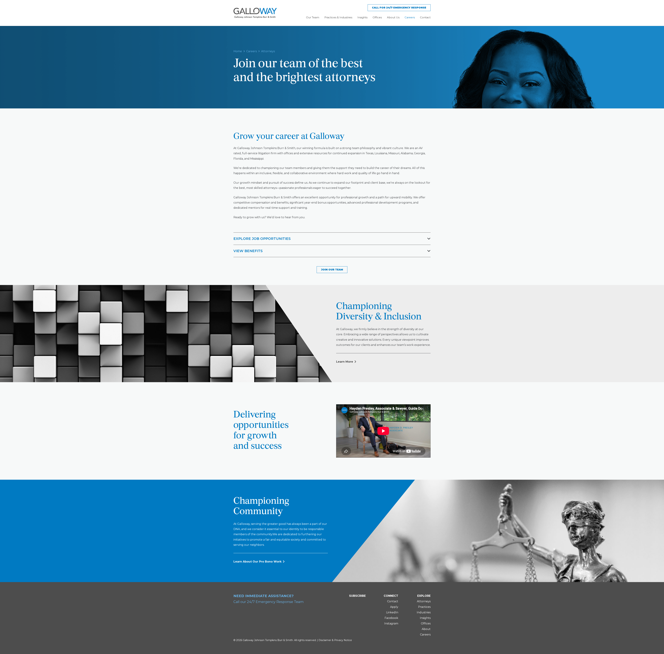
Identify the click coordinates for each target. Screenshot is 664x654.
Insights (425, 618)
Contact (392, 601)
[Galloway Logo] (255, 13)
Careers (425, 634)
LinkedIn (392, 612)
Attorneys (424, 601)
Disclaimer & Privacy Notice (335, 640)
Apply (394, 607)
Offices (426, 623)
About (426, 629)
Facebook (391, 618)
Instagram (391, 623)
